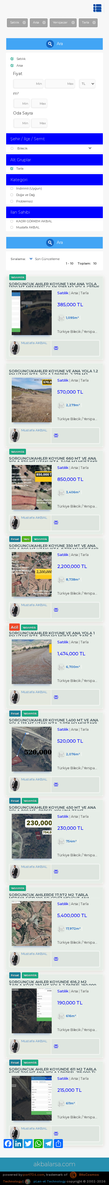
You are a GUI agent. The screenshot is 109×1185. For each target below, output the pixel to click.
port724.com (33, 1175)
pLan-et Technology (49, 1181)
